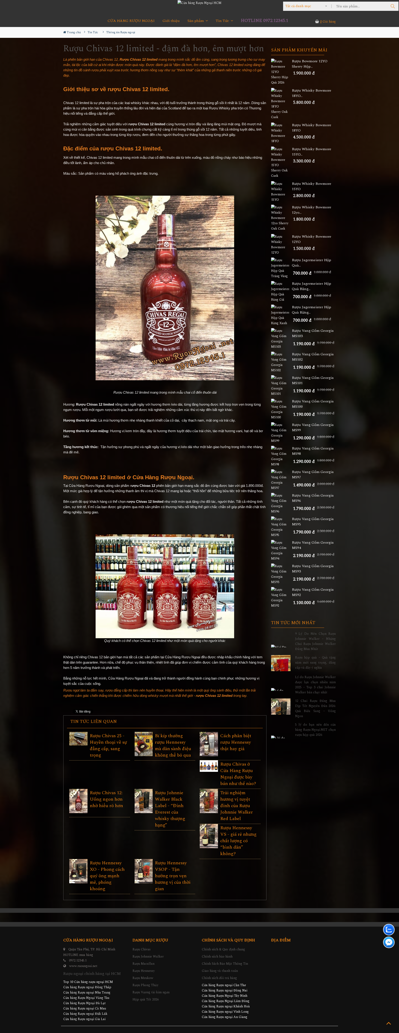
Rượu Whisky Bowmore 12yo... (311, 210)
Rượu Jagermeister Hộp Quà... (311, 263)
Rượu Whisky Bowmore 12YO (311, 239)
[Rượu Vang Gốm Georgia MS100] (281, 409)
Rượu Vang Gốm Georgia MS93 (313, 568)
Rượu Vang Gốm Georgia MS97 (313, 474)
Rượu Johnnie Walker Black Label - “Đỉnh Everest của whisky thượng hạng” (170, 809)
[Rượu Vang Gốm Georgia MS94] (281, 550)
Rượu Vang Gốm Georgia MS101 (313, 380)
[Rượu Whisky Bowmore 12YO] (281, 244)
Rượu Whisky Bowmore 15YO (311, 186)
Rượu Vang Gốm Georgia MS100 (313, 404)
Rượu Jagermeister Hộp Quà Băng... (311, 286)
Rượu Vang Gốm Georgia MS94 (313, 545)
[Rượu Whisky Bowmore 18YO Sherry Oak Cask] (281, 104)
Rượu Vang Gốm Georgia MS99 (313, 427)
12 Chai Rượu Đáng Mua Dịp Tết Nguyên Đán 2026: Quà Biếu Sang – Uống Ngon (315, 708)
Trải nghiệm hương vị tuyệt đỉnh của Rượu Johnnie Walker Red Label (236, 806)
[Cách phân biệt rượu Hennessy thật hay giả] (209, 744)
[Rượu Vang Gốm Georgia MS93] (281, 574)
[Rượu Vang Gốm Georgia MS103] (281, 338)
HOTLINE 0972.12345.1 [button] (264, 20)
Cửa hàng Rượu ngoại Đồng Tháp (87, 987)
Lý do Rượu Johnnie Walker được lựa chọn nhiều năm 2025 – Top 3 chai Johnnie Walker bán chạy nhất (315, 685)
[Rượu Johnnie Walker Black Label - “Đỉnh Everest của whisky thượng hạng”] (144, 801)
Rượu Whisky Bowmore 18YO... (311, 93)
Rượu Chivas (142, 949)
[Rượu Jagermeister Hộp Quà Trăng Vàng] (281, 268)
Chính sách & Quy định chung (223, 949)
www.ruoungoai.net (83, 966)
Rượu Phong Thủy (145, 985)
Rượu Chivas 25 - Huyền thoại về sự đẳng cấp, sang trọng (108, 745)
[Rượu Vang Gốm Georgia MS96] (281, 503)
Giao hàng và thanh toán (220, 970)
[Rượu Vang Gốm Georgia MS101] (281, 385)
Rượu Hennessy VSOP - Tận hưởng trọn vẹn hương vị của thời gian (172, 876)
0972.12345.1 (78, 960)
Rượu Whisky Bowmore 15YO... (311, 152)
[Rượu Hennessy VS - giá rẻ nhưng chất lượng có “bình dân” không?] (209, 836)
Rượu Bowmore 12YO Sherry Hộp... (309, 64)
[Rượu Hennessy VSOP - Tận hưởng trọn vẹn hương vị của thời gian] (144, 871)
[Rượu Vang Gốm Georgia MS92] (281, 597)
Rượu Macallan (143, 963)
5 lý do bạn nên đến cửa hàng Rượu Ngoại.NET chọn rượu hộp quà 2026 (315, 729)
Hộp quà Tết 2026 (146, 999)
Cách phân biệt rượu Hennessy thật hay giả (235, 742)
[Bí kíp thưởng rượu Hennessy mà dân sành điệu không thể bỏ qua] (144, 744)
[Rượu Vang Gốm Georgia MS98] (281, 456)
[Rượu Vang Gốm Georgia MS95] (281, 527)
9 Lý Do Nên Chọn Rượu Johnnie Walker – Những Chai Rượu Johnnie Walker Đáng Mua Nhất (315, 641)
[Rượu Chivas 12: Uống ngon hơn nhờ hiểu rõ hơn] (78, 801)
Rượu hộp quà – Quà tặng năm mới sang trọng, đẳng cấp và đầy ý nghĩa (315, 662)
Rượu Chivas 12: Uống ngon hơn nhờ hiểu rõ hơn (106, 799)
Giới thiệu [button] (171, 21)
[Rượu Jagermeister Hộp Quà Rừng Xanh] (281, 315)
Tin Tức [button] (223, 21)
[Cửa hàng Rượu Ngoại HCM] (199, 3)
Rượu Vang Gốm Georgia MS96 (313, 498)
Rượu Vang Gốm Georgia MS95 (313, 521)
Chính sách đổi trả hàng (219, 978)
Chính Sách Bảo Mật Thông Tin (225, 963)
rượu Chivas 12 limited (138, 89)
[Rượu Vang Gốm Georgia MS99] (281, 432)
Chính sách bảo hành (217, 956)
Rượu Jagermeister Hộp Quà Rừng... (311, 310)
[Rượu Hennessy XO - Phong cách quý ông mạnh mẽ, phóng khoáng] (78, 871)
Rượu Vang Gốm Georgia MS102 (313, 357)
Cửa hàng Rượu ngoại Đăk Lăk (85, 1013)
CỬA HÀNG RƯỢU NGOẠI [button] (131, 21)
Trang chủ (73, 32)
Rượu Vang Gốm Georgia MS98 (313, 451)
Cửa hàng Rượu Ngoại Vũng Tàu (86, 997)
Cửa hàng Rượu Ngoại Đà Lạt (84, 1003)
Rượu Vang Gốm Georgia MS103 (313, 333)
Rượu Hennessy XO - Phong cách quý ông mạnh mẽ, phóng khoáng (107, 876)
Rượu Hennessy (144, 970)
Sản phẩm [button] (196, 21)
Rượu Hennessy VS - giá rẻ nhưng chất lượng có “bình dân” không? (238, 841)
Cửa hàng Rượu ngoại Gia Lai (84, 1019)
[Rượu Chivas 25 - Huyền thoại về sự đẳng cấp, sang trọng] (78, 739)
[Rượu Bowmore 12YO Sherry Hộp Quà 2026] (281, 72)
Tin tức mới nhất (293, 623)
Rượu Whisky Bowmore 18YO (311, 128)
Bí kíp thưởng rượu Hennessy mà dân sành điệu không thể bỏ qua (173, 745)
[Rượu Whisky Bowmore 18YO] (281, 133)
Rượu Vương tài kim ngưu (151, 992)
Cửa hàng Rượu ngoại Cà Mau (84, 1008)
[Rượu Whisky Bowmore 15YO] (281, 191)
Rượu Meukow (143, 978)
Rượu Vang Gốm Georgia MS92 (313, 592)
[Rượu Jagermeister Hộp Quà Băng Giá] (281, 291)
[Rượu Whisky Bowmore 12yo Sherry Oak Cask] (281, 218)
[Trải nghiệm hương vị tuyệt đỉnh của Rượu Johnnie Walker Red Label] (209, 801)
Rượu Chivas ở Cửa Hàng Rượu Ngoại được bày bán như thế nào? (238, 774)
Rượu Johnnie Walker (148, 956)
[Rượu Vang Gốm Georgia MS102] (281, 362)
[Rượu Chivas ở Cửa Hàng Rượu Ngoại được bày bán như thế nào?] (209, 766)
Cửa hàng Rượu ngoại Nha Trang (86, 992)
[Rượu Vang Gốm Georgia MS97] (281, 480)
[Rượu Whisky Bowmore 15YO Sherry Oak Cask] (281, 162)
